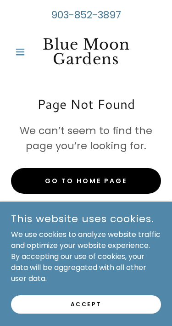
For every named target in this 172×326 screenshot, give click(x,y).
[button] (22, 52)
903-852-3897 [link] (86, 15)
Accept (86, 304)
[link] (86, 52)
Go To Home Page (86, 180)
